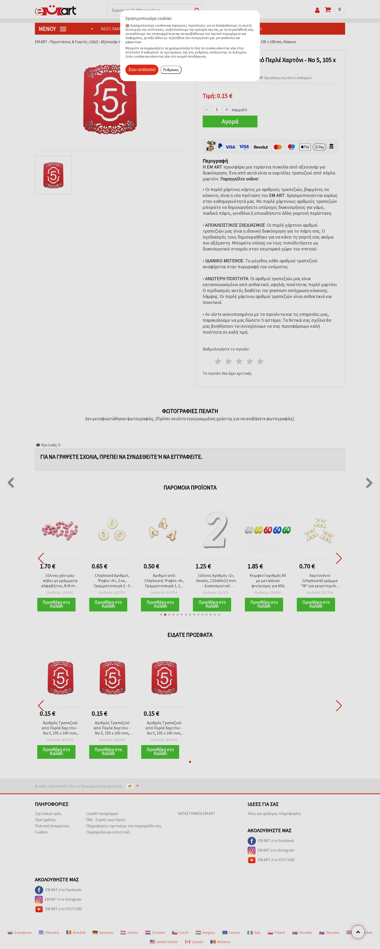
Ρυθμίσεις (171, 70)
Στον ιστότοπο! (141, 69)
